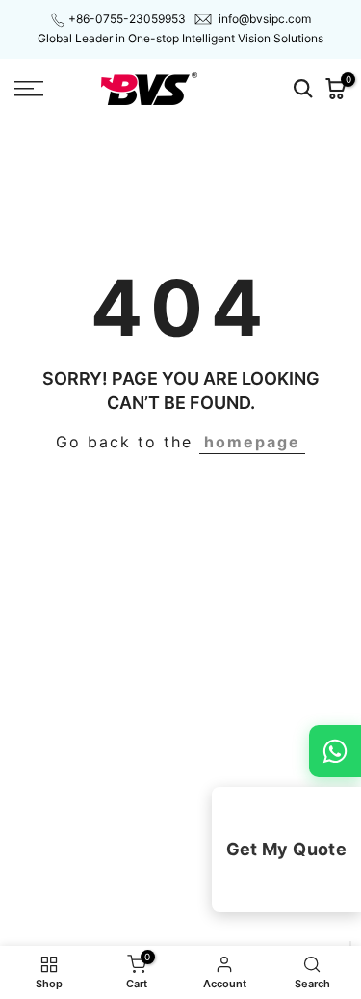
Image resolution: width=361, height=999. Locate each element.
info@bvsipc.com (265, 19)
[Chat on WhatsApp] (335, 751)
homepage (252, 441)
